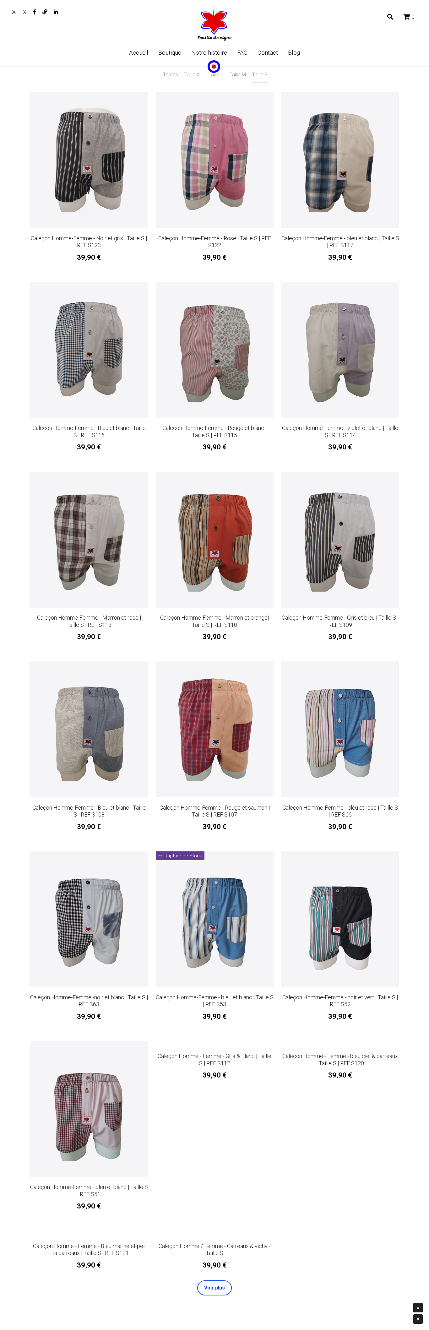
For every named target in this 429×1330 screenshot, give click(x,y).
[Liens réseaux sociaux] (14, 11)
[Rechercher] (390, 17)
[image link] (214, 24)
